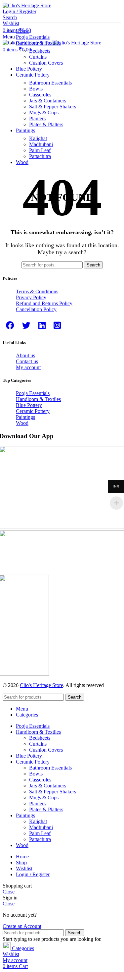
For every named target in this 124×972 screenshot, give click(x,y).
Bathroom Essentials (50, 83)
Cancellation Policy (36, 309)
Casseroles (40, 94)
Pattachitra (40, 156)
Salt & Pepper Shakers (52, 106)
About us (25, 355)
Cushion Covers (46, 63)
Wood (22, 423)
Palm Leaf (40, 150)
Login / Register (33, 874)
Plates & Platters (46, 124)
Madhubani (41, 144)
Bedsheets (39, 51)
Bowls (36, 88)
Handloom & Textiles (38, 399)
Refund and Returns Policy (44, 303)
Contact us (27, 361)
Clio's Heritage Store (41, 685)
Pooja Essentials (33, 393)
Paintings (25, 417)
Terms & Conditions (37, 291)
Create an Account (22, 926)
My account (28, 367)
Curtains (38, 57)
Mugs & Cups (44, 112)
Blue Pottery (29, 405)
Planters (37, 118)
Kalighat (38, 138)
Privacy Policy (31, 297)
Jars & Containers (47, 100)
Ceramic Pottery (33, 411)
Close (9, 891)
